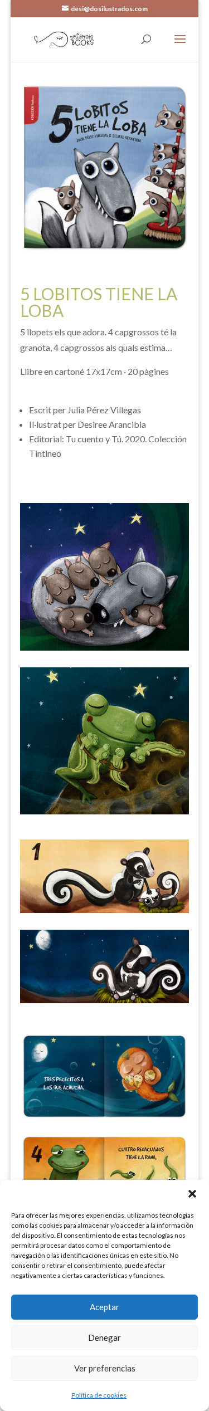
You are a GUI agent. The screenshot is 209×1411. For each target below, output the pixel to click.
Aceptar (104, 1307)
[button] (192, 1193)
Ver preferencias (104, 1368)
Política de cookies (99, 1395)
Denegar (104, 1337)
